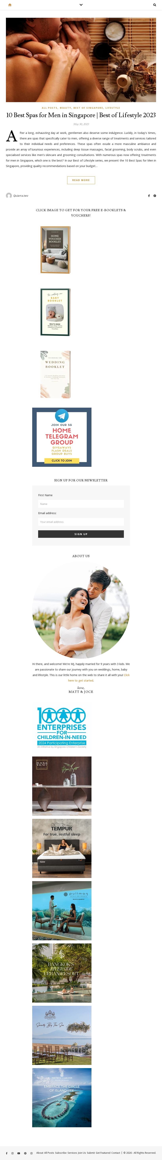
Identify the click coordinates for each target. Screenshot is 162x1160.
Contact (115, 1152)
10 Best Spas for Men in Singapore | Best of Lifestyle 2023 (81, 115)
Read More (81, 180)
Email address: (47, 513)
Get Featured (103, 1152)
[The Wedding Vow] (10, 5)
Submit (91, 1152)
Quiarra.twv (20, 195)
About (39, 1152)
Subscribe (61, 1152)
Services (72, 1152)
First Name (45, 495)
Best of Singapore (88, 107)
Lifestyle (112, 107)
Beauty (65, 107)
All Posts (49, 107)
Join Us (82, 1152)
